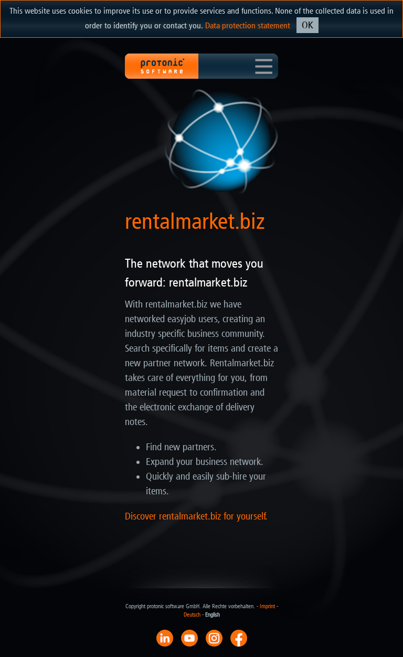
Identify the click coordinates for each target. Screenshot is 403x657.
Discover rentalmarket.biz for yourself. (196, 516)
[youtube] (189, 637)
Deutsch (192, 614)
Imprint (267, 606)
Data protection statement (247, 25)
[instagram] (214, 637)
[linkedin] (164, 637)
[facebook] (238, 637)
